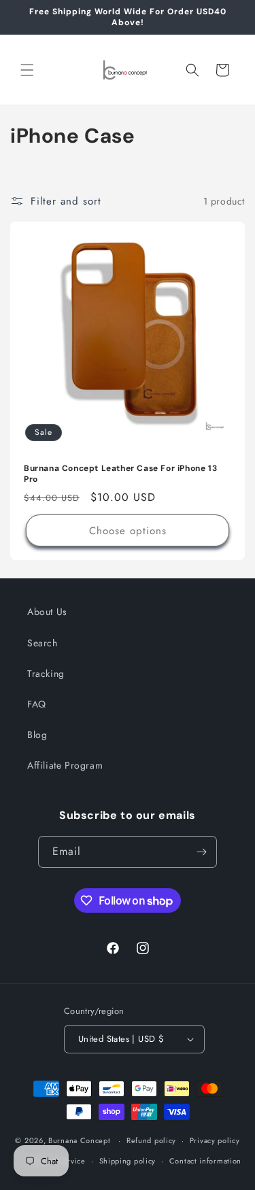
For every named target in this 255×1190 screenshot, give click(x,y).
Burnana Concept (80, 1140)
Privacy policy (215, 1140)
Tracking (46, 673)
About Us (47, 611)
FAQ (36, 704)
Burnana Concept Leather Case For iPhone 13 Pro (120, 474)
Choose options (128, 530)
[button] (27, 70)
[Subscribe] (201, 852)
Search (42, 643)
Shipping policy (127, 1160)
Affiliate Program (65, 765)
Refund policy (151, 1140)
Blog (37, 734)
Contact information (205, 1160)
